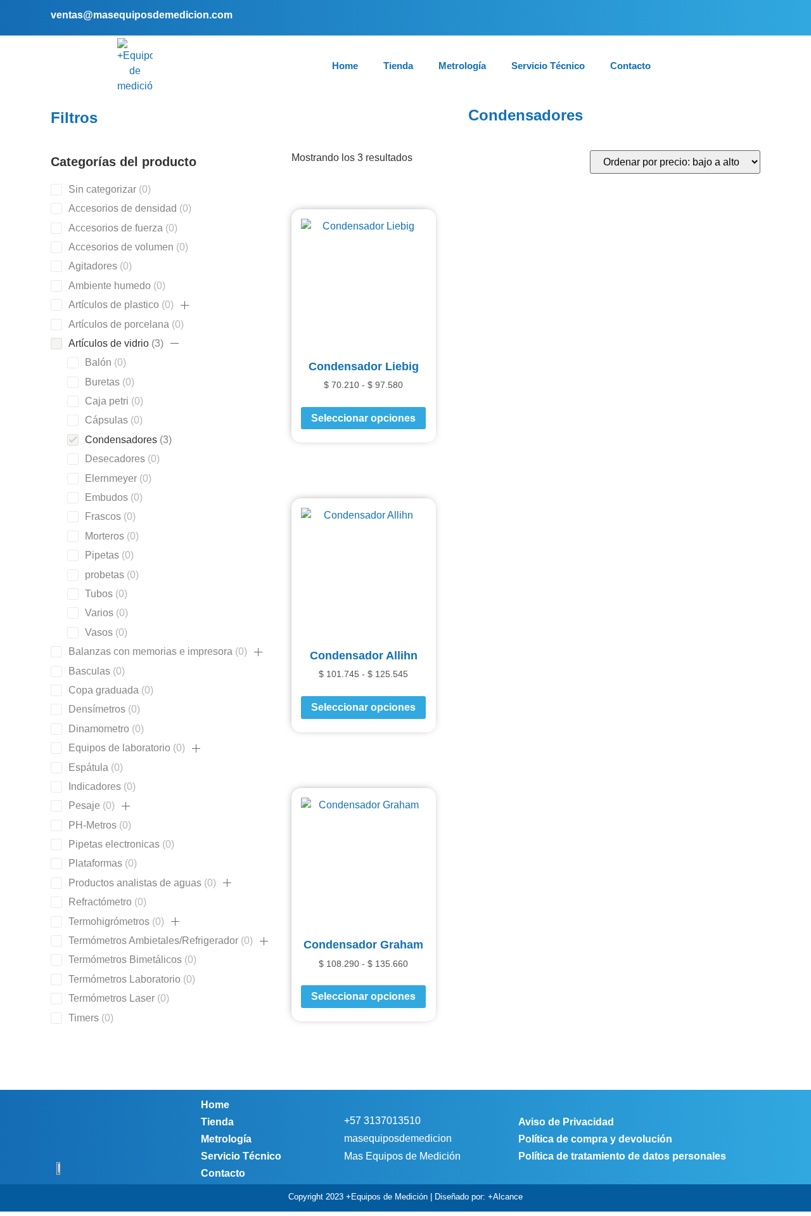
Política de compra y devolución (595, 1139)
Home (345, 65)
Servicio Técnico (548, 65)
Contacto (630, 65)
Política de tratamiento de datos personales (622, 1156)
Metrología (462, 65)
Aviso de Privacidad (566, 1121)
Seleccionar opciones (363, 418)
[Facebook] (710, 17)
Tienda (398, 65)
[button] (184, 305)
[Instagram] (730, 17)
